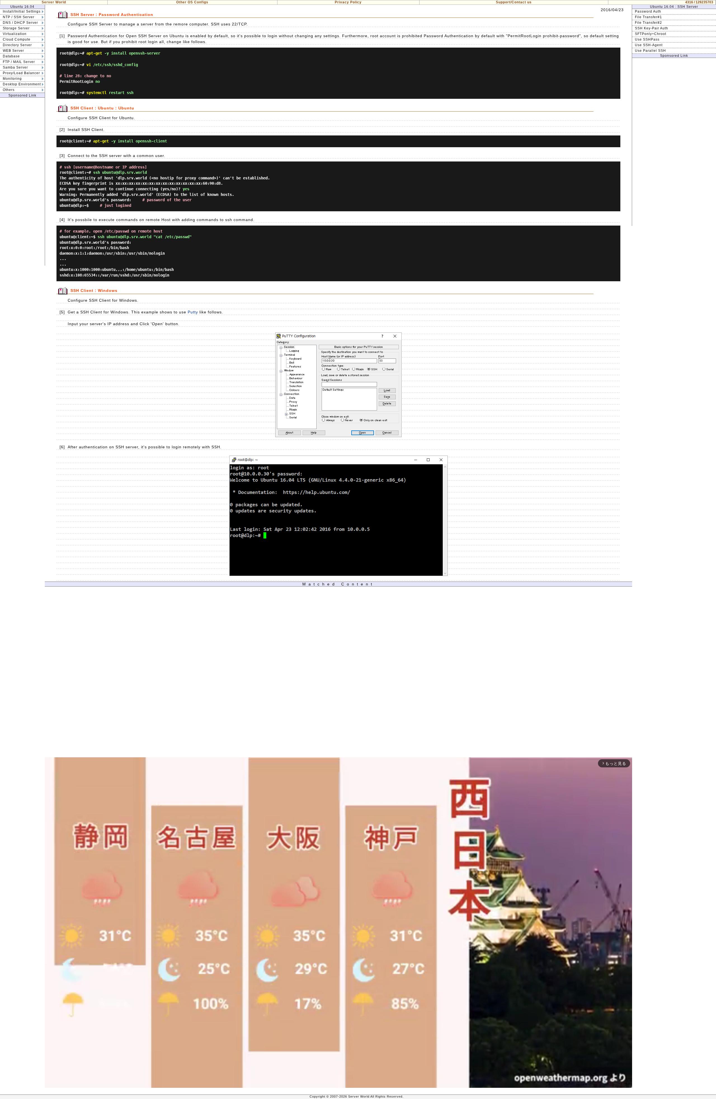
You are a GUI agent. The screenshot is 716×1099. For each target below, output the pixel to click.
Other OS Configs (192, 2)
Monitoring (12, 79)
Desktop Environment (22, 84)
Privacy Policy (348, 2)
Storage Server (16, 28)
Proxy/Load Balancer (21, 73)
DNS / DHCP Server (20, 23)
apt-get (94, 53)
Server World (54, 2)
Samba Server (15, 67)
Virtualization (15, 34)
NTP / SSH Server (18, 17)
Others (9, 90)
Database (11, 56)
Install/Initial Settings (22, 11)
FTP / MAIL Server (19, 62)
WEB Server (13, 51)
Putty (193, 312)
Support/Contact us (514, 2)
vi (88, 64)
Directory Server (17, 45)
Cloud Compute (16, 39)
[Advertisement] (22, 182)
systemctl (96, 92)
